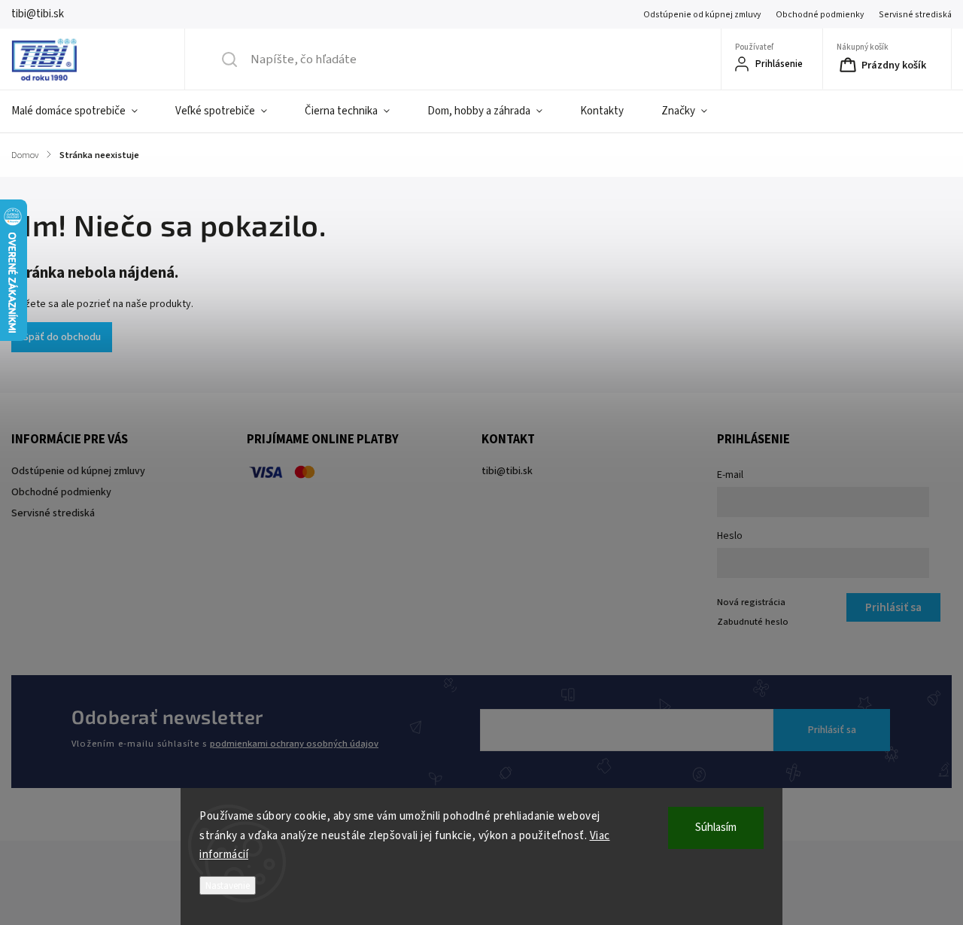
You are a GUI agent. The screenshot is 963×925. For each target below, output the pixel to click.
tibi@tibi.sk (507, 471)
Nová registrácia (751, 602)
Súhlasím (716, 827)
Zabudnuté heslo (752, 621)
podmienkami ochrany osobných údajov (294, 743)
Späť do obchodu (62, 337)
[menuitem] (83, 111)
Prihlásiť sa (832, 730)
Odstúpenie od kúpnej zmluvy (702, 14)
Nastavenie (227, 885)
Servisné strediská (915, 14)
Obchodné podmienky (820, 14)
